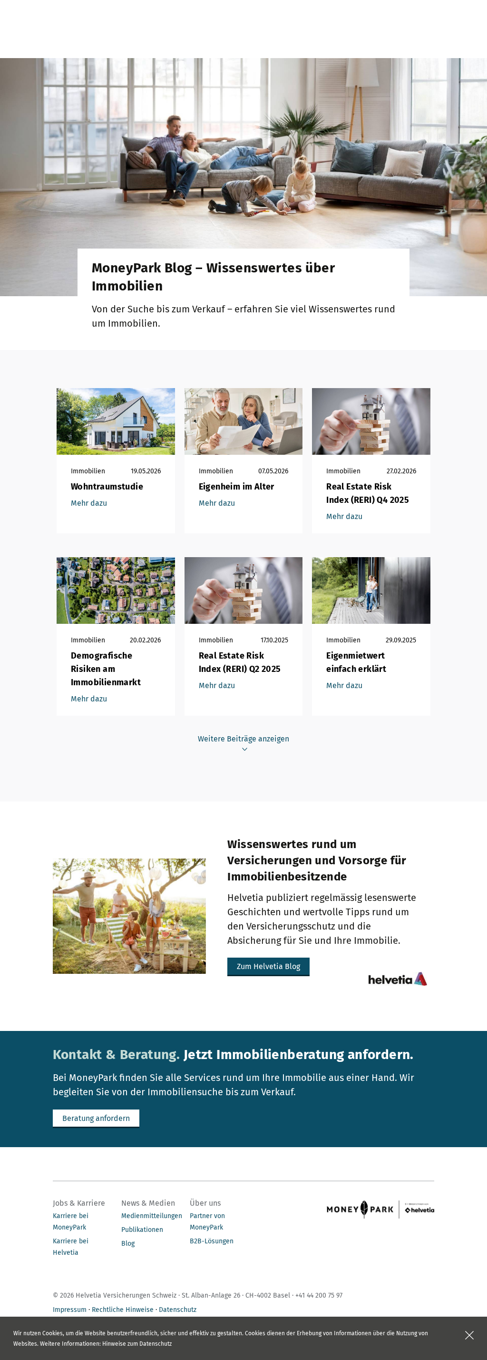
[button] (268, 967)
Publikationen (142, 1230)
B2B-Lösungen (212, 1241)
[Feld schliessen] (469, 1335)
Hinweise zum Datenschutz (137, 1343)
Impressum (70, 1310)
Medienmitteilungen (151, 1216)
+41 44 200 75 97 (318, 1295)
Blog (128, 1244)
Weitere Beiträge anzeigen (243, 738)
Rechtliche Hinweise (123, 1310)
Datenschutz (177, 1310)
